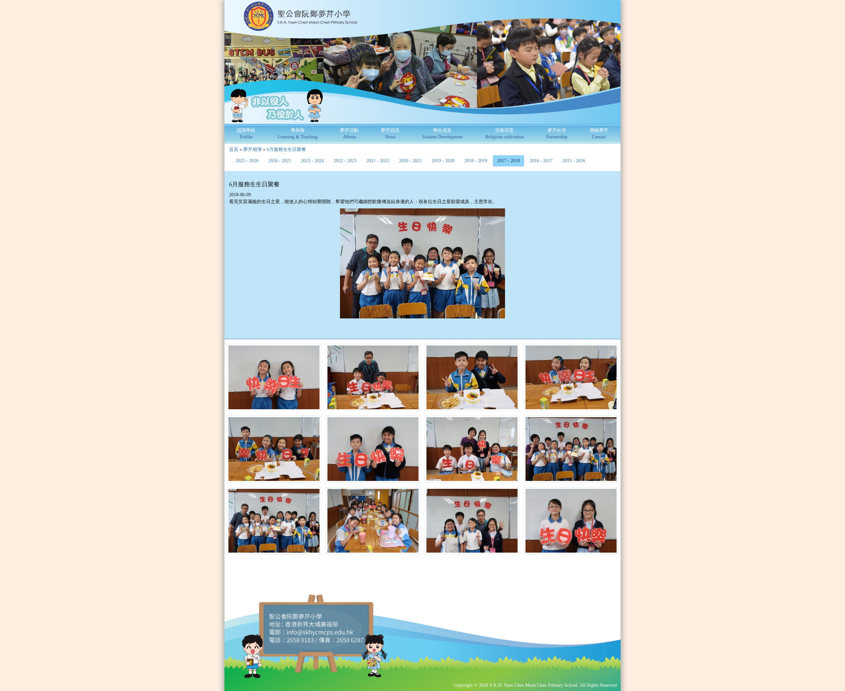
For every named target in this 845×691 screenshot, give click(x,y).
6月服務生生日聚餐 (286, 149)
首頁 (233, 149)
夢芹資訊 (390, 133)
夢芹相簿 (252, 149)
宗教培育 (504, 133)
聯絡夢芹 (599, 133)
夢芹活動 (349, 133)
